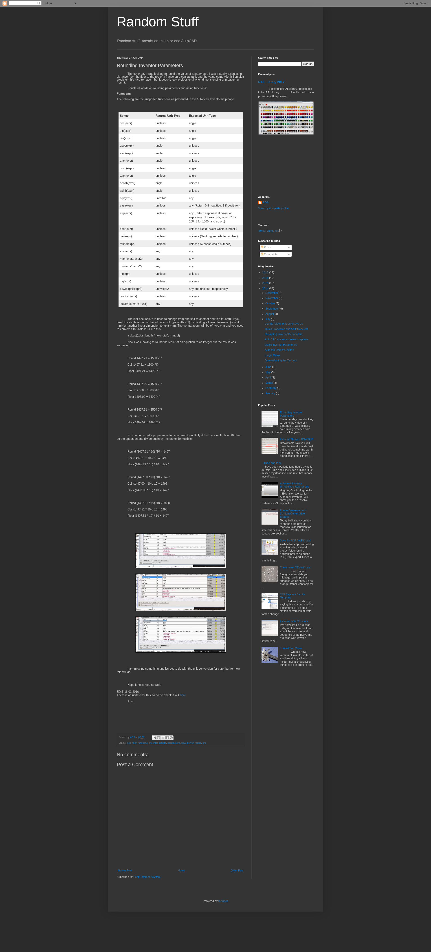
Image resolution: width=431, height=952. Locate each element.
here (183, 695)
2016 (265, 277)
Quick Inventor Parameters (281, 344)
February (271, 388)
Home (181, 870)
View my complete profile (273, 208)
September (272, 308)
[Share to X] (163, 737)
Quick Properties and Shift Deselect (286, 329)
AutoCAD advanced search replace (286, 339)
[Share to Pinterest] (171, 737)
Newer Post (125, 870)
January (270, 393)
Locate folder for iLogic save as (284, 323)
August (270, 314)
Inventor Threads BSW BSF (296, 439)
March (269, 383)
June (268, 367)
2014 (265, 288)
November (272, 298)
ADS (265, 202)
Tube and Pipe (273, 463)
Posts (267, 247)
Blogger (223, 901)
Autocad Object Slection (279, 350)
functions (143, 742)
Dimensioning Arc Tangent (281, 360)
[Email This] (154, 737)
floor (134, 742)
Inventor (153, 742)
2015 (265, 283)
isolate (162, 742)
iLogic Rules (272, 355)
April (268, 377)
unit (204, 742)
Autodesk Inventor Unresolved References (294, 485)
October (270, 303)
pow (183, 742)
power (190, 742)
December (272, 293)
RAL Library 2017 (271, 82)
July (268, 319)
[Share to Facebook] (167, 737)
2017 (265, 272)
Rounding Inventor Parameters (283, 334)
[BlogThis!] (158, 737)
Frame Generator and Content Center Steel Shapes (293, 514)
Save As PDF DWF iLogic (295, 540)
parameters (173, 742)
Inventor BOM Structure (294, 621)
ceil (129, 742)
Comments (270, 254)
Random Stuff (158, 21)
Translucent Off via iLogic (295, 567)
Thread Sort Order (291, 648)
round (198, 742)
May (268, 372)
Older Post (237, 870)
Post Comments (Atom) (147, 877)
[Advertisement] (280, 165)
